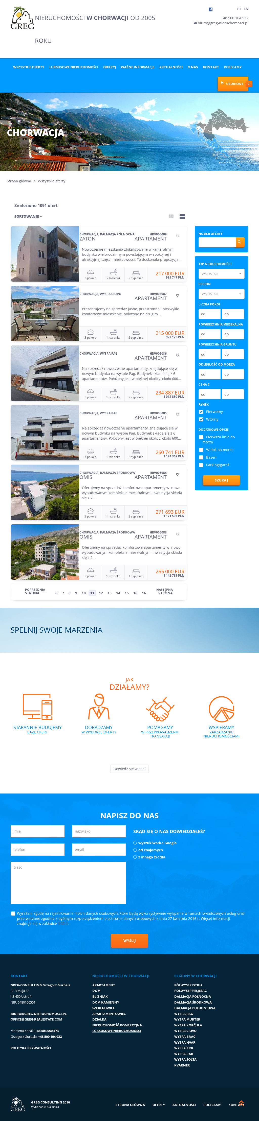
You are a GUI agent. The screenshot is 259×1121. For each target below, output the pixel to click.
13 (109, 593)
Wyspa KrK (183, 1048)
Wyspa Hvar (185, 1042)
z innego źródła (151, 857)
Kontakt (211, 67)
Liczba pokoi (209, 304)
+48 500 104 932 (234, 17)
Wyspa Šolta (185, 1059)
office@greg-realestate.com (36, 1019)
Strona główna (19, 181)
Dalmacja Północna (192, 996)
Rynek (204, 404)
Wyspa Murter (187, 1019)
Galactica (53, 1107)
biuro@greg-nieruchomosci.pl (222, 23)
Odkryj (109, 67)
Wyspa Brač (184, 1036)
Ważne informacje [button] (137, 67)
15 (127, 593)
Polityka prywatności (31, 1048)
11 (92, 593)
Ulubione (234, 83)
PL (239, 8)
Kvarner (182, 1065)
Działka (99, 1019)
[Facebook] (210, 9)
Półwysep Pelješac (190, 990)
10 (84, 593)
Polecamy (233, 67)
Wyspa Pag (183, 1013)
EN (246, 8)
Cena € (204, 384)
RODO (63, 923)
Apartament (103, 985)
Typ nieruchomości (215, 264)
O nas (193, 67)
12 (101, 593)
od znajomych (150, 850)
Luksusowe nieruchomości (73, 67)
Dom (96, 990)
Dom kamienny (105, 1002)
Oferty (159, 1104)
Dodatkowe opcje (214, 429)
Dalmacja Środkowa (193, 1002)
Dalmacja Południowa (194, 1008)
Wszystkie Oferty (28, 67)
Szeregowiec (103, 1008)
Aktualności (171, 67)
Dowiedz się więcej (129, 768)
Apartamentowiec (109, 1013)
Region (205, 284)
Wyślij (129, 940)
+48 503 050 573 (47, 1030)
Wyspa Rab (183, 1053)
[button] (222, 274)
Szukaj (221, 480)
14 (118, 593)
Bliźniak (100, 996)
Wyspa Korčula (188, 1025)
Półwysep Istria (188, 985)
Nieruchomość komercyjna (117, 1025)
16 (135, 593)
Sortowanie (27, 216)
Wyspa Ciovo (185, 1030)
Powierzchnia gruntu (217, 344)
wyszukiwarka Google (157, 842)
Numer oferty (210, 234)
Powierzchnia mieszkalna (221, 324)
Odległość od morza (217, 364)
